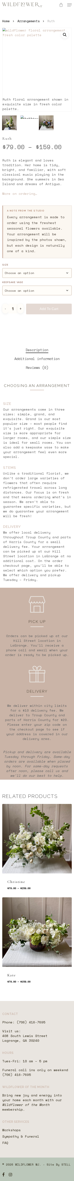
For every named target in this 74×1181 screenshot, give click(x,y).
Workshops (11, 1130)
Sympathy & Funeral (20, 1136)
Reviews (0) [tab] (37, 367)
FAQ (5, 1142)
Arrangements (28, 21)
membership (12, 1109)
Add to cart (49, 309)
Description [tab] (37, 349)
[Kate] (37, 932)
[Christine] (37, 838)
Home (6, 21)
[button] (69, 5)
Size (5, 265)
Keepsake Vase (12, 282)
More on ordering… (19, 193)
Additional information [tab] (37, 358)
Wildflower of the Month (26, 1104)
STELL (66, 1164)
